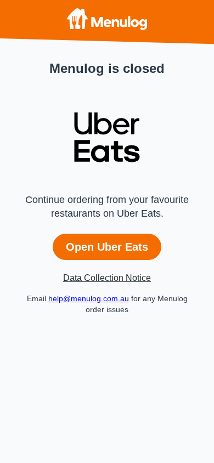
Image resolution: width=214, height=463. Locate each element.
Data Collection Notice (107, 278)
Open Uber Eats (107, 247)
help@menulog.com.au (88, 298)
